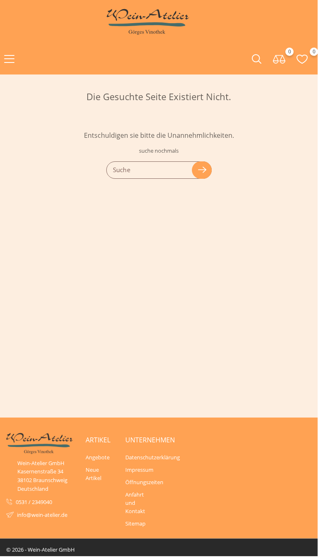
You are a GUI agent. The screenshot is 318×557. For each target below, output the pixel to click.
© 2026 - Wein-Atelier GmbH (40, 549)
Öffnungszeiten (139, 482)
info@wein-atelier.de (42, 515)
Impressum (139, 469)
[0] (279, 58)
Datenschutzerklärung (139, 457)
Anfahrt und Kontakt (135, 503)
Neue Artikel (93, 474)
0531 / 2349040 (34, 502)
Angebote (98, 457)
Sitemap (135, 523)
